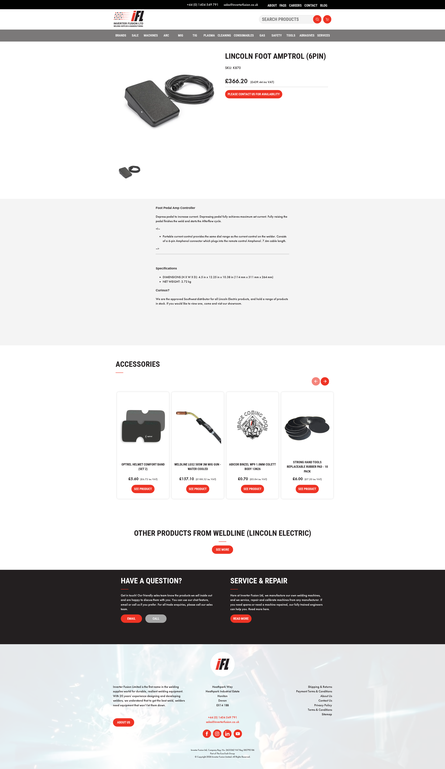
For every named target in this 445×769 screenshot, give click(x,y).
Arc (166, 35)
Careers (295, 5)
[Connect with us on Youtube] (238, 734)
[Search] (290, 19)
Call (156, 618)
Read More (241, 618)
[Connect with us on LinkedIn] (227, 734)
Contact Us (325, 700)
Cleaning (224, 35)
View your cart (327, 19)
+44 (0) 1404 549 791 (203, 4)
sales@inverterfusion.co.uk (241, 4)
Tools (290, 35)
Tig (195, 35)
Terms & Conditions (320, 710)
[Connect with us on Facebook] (207, 734)
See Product (143, 489)
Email (131, 618)
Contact (310, 5)
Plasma (209, 35)
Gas (262, 35)
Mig (180, 35)
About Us (272, 8)
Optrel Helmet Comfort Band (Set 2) (143, 426)
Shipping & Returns (320, 687)
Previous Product (316, 381)
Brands (120, 35)
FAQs (283, 5)
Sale (135, 35)
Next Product (325, 381)
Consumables (244, 35)
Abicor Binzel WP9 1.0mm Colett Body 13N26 (252, 426)
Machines (151, 35)
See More (222, 549)
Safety (277, 35)
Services (323, 35)
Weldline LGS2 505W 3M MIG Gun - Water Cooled (197, 426)
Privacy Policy (323, 705)
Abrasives (307, 35)
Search (317, 19)
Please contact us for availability (254, 94)
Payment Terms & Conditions (314, 691)
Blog (323, 5)
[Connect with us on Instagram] (217, 734)
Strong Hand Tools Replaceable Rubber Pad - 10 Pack (307, 426)
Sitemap (327, 714)
